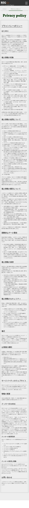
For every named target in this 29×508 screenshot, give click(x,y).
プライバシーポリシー (16, 9)
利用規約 (5, 9)
